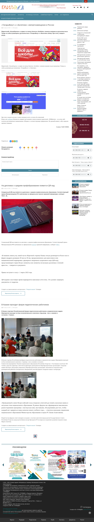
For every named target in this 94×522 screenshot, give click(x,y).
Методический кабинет (8, 14)
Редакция (21, 519)
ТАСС (57, 244)
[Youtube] (81, 7)
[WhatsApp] (15, 141)
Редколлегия (32, 519)
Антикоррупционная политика (10, 508)
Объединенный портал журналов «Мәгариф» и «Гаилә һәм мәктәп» (23, 1)
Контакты (61, 519)
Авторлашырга (15, 174)
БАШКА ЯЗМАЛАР (82, 115)
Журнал (12, 519)
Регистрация (75, 5)
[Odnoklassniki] (84, 7)
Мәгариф (15, 27)
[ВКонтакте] (10, 141)
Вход (80, 5)
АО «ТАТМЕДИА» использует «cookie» (12, 510)
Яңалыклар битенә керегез (12, 293)
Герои (56, 14)
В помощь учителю (32, 14)
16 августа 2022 (7, 27)
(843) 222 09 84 (87, 509)
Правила (43, 519)
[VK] (74, 7)
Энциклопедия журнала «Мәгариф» (12, 18)
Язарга (30, 170)
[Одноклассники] (13, 141)
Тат (82, 1)
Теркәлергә (45, 174)
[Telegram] (87, 7)
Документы (72, 519)
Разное (82, 519)
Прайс (52, 519)
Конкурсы (21, 14)
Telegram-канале (30, 289)
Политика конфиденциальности (10, 513)
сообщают (10, 119)
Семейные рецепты (46, 14)
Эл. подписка (64, 14)
